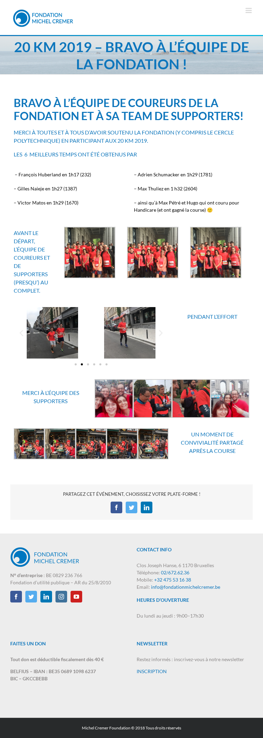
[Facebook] (116, 507)
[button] (21, 333)
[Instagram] (61, 596)
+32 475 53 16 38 (172, 580)
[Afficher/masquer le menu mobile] (249, 10)
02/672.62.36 (175, 572)
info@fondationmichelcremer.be (185, 587)
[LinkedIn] (146, 507)
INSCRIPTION (152, 671)
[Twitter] (131, 507)
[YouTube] (76, 596)
